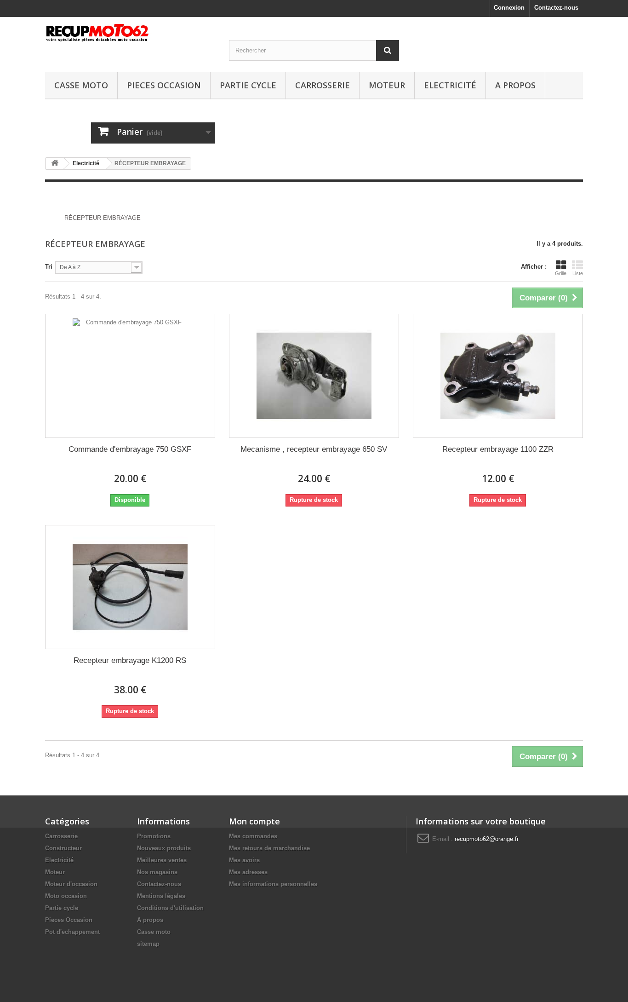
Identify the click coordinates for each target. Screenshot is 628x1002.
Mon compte (254, 821)
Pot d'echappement (72, 931)
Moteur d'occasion (71, 884)
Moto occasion (66, 896)
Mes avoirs (244, 860)
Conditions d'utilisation (170, 907)
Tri (48, 266)
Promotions (154, 836)
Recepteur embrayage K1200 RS (130, 660)
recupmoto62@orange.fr (487, 838)
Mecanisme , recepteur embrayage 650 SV (313, 449)
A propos (515, 85)
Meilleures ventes (162, 860)
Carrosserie (322, 85)
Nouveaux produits (164, 848)
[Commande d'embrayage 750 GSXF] (130, 375)
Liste (577, 273)
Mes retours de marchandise (269, 848)
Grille (560, 273)
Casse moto (81, 85)
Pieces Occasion (164, 85)
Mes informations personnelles (273, 884)
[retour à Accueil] (54, 163)
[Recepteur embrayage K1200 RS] (130, 587)
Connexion (509, 7)
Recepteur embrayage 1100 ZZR (498, 449)
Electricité (450, 85)
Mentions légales (161, 896)
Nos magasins (157, 872)
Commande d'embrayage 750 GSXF (130, 449)
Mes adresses (248, 872)
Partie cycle (248, 85)
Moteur (387, 85)
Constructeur (63, 848)
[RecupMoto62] (130, 33)
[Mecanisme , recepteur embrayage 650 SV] (314, 375)
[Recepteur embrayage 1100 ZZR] (497, 375)
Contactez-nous (556, 7)
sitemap (148, 943)
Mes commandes (253, 836)
